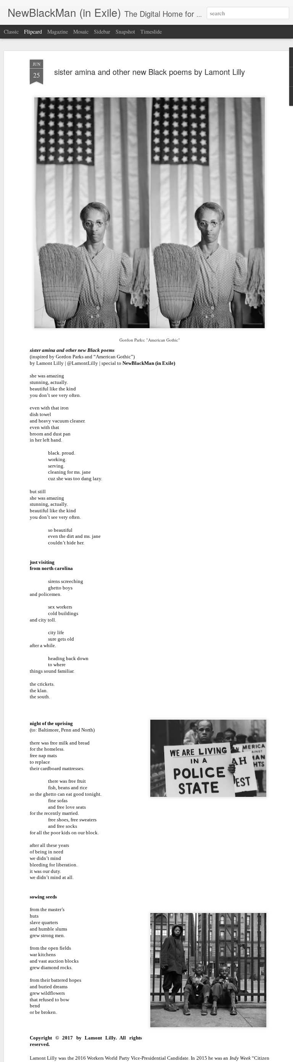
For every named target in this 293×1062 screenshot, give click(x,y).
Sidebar (102, 31)
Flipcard (33, 31)
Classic (11, 31)
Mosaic (81, 31)
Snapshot (125, 31)
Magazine (57, 31)
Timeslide (151, 31)
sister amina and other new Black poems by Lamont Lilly (149, 71)
